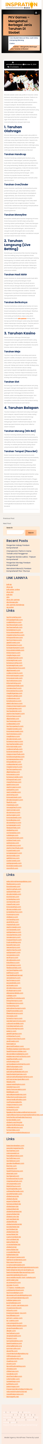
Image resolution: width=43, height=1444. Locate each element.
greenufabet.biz (13, 1214)
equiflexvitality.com (14, 1059)
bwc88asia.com (12, 1315)
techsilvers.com (13, 1333)
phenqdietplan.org (14, 1346)
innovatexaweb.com (14, 632)
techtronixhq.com (13, 617)
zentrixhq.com (12, 794)
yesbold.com (11, 1168)
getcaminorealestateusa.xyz (18, 1132)
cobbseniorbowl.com (15, 1290)
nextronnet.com (13, 810)
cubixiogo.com (12, 835)
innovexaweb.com (13, 817)
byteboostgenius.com (15, 756)
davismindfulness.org (15, 1125)
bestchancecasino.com (16, 1089)
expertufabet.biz (13, 1201)
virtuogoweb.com (13, 1183)
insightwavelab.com (14, 1011)
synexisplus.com (13, 899)
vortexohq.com (12, 1005)
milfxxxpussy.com (13, 1356)
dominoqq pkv (12, 602)
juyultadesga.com (13, 1303)
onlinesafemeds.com (15, 1191)
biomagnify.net (12, 1396)
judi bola (14, 1412)
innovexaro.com (13, 774)
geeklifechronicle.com (15, 998)
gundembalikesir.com (15, 1163)
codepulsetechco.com (15, 668)
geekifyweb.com (13, 642)
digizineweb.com (13, 670)
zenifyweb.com (12, 1041)
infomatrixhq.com (13, 683)
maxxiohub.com (12, 924)
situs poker (20, 1420)
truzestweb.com (13, 850)
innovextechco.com (14, 691)
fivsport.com (11, 1338)
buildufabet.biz (12, 1254)
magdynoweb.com (14, 729)
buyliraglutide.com (14, 1188)
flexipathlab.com (13, 827)
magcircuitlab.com (14, 696)
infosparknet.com (13, 779)
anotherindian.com (14, 1376)
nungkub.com (12, 1374)
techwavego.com (13, 721)
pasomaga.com (12, 1386)
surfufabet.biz (12, 1229)
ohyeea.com (11, 1369)
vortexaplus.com (13, 833)
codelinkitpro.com (13, 622)
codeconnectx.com (14, 673)
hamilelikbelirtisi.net (14, 975)
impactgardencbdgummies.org (19, 1389)
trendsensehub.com (14, 1026)
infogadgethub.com (14, 620)
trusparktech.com (14, 940)
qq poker (10, 607)
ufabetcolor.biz (12, 1216)
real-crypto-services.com (17, 1305)
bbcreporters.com (14, 1262)
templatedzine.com (14, 1341)
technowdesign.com (14, 1292)
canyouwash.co (12, 1153)
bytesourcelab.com (14, 777)
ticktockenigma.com (14, 1028)
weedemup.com (13, 1087)
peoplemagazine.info (15, 1148)
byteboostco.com (13, 701)
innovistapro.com (13, 965)
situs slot (10, 592)
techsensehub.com (14, 627)
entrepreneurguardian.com (17, 1079)
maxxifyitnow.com (13, 782)
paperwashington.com (15, 1084)
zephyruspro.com (13, 787)
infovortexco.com (13, 716)
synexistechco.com (14, 912)
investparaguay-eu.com (16, 1313)
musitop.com (11, 1361)
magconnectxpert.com (16, 706)
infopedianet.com (13, 762)
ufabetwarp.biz (12, 1196)
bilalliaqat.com (12, 1092)
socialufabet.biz (12, 1227)
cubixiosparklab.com (14, 685)
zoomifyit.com (12, 868)
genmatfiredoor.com (15, 1046)
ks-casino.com (12, 1320)
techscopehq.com (14, 769)
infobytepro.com (13, 652)
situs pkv (16, 1417)
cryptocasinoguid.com (15, 1265)
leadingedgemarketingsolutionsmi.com (22, 1267)
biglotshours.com (13, 1186)
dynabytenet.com (13, 739)
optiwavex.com (12, 843)
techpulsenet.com (14, 711)
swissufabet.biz (12, 1209)
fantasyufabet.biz (13, 1204)
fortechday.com (13, 1130)
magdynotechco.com (15, 635)
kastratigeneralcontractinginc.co (20, 1270)
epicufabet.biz (12, 1242)
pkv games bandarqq (15, 605)
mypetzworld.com (14, 1308)
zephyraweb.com (13, 927)
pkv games (22, 318)
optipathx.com (12, 789)
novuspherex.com (13, 934)
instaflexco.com (13, 962)
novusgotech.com (13, 807)
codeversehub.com (14, 749)
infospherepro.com (14, 1000)
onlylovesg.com (12, 1061)
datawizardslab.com (14, 993)
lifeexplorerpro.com (14, 1013)
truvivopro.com (12, 914)
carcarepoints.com (14, 1323)
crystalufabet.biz (13, 1244)
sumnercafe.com (13, 1348)
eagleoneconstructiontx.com (18, 1056)
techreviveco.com (14, 734)
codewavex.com (13, 698)
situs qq (9, 587)
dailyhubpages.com (14, 1066)
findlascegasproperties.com (18, 1049)
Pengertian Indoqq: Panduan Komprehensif (18, 546)
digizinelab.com (12, 718)
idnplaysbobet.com (14, 1069)
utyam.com (11, 1363)
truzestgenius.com (14, 708)
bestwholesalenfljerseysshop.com (20, 1272)
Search (9, 527)
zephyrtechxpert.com (15, 713)
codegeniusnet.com (14, 658)
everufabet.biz (12, 1249)
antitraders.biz (12, 1280)
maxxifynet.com (13, 904)
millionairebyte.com (14, 1127)
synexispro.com (12, 1107)
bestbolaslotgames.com (16, 1074)
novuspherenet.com (14, 838)
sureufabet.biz (12, 1234)
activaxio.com (12, 985)
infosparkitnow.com (14, 637)
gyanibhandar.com (14, 1194)
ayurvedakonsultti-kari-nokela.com (21, 1277)
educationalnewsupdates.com (18, 881)
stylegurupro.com (13, 990)
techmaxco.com (13, 980)
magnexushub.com (14, 1181)
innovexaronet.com (14, 678)
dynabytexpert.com (14, 800)
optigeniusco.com (13, 932)
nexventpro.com (13, 947)
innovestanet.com (13, 797)
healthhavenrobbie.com (16, 1051)
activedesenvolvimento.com (18, 1064)
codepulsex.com (13, 723)
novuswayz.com (13, 955)
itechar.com (11, 1166)
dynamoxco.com (13, 812)
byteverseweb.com (14, 751)
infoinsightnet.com (14, 660)
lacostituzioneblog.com (16, 1366)
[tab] (36, 13)
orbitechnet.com (13, 840)
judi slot (9, 594)
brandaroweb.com (14, 865)
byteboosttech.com (14, 1178)
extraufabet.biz (12, 1219)
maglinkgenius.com (14, 693)
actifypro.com (12, 957)
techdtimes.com (13, 1158)
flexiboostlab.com (13, 967)
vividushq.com (12, 830)
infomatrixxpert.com (14, 675)
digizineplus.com (13, 772)
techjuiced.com (12, 1176)
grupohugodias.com (14, 1328)
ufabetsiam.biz (12, 1206)
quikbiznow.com (13, 858)
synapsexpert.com (14, 853)
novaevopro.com (13, 937)
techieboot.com (13, 1161)
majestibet (31, 1420)
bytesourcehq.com (14, 663)
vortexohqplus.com (14, 970)
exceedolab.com (13, 983)
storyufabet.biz (12, 1239)
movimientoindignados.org (17, 1353)
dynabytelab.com (13, 894)
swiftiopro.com (12, 973)
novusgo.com (11, 1016)
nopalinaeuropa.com (15, 1394)
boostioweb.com (13, 886)
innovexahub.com (13, 907)
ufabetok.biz (11, 1247)
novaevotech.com (14, 688)
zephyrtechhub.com (14, 848)
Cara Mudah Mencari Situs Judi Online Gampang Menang (23, 39)
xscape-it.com (12, 1285)
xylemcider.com (13, 1379)
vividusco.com (12, 917)
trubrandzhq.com (13, 942)
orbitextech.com (13, 1036)
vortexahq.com (12, 919)
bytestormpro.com (14, 1018)
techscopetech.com (14, 726)
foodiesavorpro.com (14, 1003)
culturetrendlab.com (15, 1023)
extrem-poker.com (14, 1318)
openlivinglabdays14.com (16, 1275)
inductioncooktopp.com (16, 1097)
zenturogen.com (13, 815)
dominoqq (7, 1417)
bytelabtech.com (13, 630)
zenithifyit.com (12, 922)
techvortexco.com (14, 640)
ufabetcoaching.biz (14, 1122)
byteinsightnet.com (14, 665)
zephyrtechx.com (13, 950)
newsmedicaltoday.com (16, 1099)
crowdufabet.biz (13, 1252)
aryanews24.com (13, 1282)
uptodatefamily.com (14, 1358)
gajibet (13, 1422)
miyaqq (6, 1422)
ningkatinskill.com (13, 1336)
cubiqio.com (11, 995)
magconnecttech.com (15, 1038)
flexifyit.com (11, 802)
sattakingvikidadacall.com (17, 1071)
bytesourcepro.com (14, 741)
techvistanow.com (14, 680)
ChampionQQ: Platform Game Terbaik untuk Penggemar (18, 552)
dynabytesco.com (13, 988)
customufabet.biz (13, 1237)
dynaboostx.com (13, 960)
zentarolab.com (13, 855)
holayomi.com (12, 1109)
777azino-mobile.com (15, 1287)
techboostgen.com (14, 625)
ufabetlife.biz (11, 1221)
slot (8, 1412)
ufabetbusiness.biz (14, 1211)
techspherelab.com (14, 744)
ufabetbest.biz (12, 1232)
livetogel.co (11, 1044)
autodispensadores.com (16, 1094)
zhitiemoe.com (12, 1371)
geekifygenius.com (14, 1033)
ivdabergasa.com (13, 1300)
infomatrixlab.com (14, 746)
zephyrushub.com (13, 889)
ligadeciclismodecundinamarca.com (21, 1112)
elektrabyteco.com (14, 703)
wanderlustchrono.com (16, 1021)
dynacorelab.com (13, 909)
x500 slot (29, 1417)
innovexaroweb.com (14, 731)
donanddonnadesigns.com (17, 1054)
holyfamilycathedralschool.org (19, 1117)
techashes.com (12, 1150)
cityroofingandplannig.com (17, 1298)
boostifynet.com (13, 945)
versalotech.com (13, 978)
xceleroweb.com (13, 860)
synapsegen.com (13, 825)
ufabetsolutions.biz (14, 1224)
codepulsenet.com (14, 764)
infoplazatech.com (14, 645)
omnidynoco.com (13, 845)
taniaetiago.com (13, 1381)
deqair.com (11, 1330)
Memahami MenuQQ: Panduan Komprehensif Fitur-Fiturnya (18, 569)
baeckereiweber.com (15, 1145)
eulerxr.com (11, 1031)
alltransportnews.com (15, 1257)
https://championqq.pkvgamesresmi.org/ (20, 1425)
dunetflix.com (12, 1351)
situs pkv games (13, 599)
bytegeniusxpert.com (15, 647)
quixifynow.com (12, 784)
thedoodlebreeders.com (16, 1325)
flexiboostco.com (13, 884)
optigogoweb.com (14, 863)
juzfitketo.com (12, 1384)
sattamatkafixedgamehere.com (19, 1076)
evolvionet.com (12, 896)
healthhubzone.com (14, 1171)
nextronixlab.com (13, 792)
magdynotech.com (14, 767)
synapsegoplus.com (14, 759)
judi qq (9, 584)
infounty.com (11, 1310)
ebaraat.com (11, 1173)
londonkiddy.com (13, 1120)
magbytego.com (13, 655)
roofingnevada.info (14, 1102)
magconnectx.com (14, 1104)
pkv (7, 597)
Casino (12, 43)
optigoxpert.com (13, 952)
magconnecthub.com (15, 754)
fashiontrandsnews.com (16, 1259)
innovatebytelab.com (15, 650)
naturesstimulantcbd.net (16, 1391)
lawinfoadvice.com (14, 1343)
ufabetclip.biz (12, 1199)
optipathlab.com (13, 891)
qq (4, 1412)
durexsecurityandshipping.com (19, 1295)
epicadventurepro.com (16, 1008)
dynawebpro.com (13, 822)
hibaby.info (10, 1082)
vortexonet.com (13, 902)
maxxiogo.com (12, 805)
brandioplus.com (13, 820)
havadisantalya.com (14, 1156)
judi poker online (13, 589)
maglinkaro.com (13, 736)
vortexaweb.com (13, 929)
